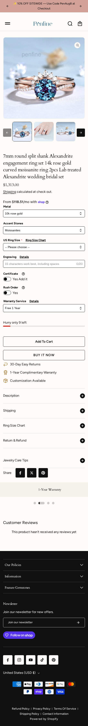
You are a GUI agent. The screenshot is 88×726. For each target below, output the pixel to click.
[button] (7, 23)
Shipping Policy (29, 714)
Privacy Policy (41, 708)
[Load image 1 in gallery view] (22, 131)
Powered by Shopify (44, 719)
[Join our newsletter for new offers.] (78, 622)
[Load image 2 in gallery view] (44, 131)
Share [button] (7, 473)
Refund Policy (20, 708)
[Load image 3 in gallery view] (66, 131)
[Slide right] (81, 133)
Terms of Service (65, 708)
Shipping (9, 192)
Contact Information (56, 714)
